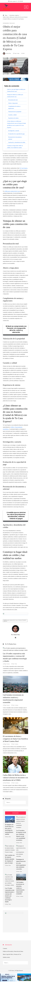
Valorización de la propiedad (14, 111)
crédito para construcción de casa (12, 191)
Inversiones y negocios (9, 23)
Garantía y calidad (12, 114)
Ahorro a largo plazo (13, 103)
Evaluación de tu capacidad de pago (16, 133)
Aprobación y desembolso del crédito (16, 142)
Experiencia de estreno (13, 118)
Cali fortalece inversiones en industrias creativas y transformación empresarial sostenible (20, 888)
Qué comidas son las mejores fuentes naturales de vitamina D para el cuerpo (10, 859)
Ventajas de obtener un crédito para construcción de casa (15, 95)
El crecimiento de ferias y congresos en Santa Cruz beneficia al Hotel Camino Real (15, 738)
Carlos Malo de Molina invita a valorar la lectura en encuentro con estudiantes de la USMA (15, 777)
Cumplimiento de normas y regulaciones (14, 107)
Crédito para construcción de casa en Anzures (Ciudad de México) (15, 621)
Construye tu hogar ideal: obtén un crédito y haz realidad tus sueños (15, 146)
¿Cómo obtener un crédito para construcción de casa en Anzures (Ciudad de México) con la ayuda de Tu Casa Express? (16, 124)
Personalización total (13, 100)
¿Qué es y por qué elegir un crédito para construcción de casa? (16, 90)
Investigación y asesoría (13, 130)
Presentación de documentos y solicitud (15, 138)
